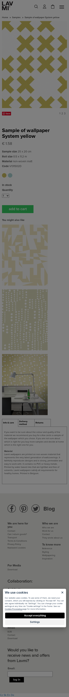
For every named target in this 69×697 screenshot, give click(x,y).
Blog (49, 508)
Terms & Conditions (17, 541)
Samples (16, 17)
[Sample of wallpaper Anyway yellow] (25, 255)
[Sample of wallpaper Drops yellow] (25, 319)
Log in (16, 679)
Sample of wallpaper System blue (10, 175)
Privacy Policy (14, 544)
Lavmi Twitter (35, 508)
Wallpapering (48, 555)
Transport (12, 537)
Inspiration (47, 558)
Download (12, 569)
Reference (47, 548)
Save (8, 113)
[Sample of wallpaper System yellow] (34, 64)
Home (5, 17)
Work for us (47, 531)
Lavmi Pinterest (24, 508)
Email (11, 668)
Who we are (48, 527)
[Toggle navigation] (62, 7)
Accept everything (35, 615)
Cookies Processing (13, 609)
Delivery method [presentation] (23, 423)
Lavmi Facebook (12, 508)
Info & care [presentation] (8, 422)
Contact (11, 531)
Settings (35, 621)
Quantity (7, 190)
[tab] (10, 423)
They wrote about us (52, 537)
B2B (10, 631)
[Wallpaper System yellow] (25, 384)
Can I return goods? (17, 534)
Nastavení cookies (17, 547)
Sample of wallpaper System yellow (4, 175)
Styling (45, 552)
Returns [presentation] (39, 422)
